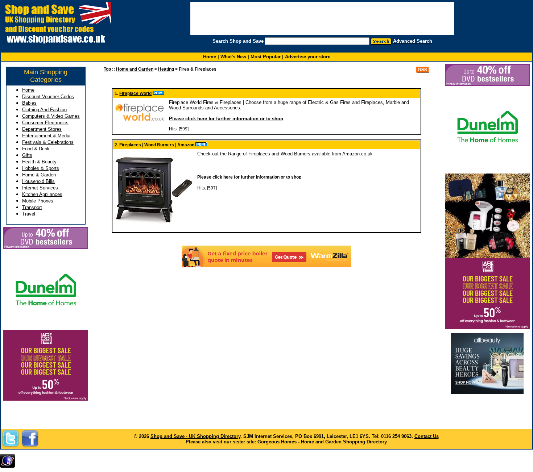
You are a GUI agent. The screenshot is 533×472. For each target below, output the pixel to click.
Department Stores (42, 129)
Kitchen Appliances (42, 194)
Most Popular (266, 56)
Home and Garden (134, 69)
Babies (29, 103)
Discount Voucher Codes (48, 96)
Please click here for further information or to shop (226, 118)
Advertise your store (307, 56)
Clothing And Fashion (44, 109)
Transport (32, 207)
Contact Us (426, 436)
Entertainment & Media (46, 135)
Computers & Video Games (51, 116)
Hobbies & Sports (40, 168)
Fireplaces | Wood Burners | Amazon (156, 144)
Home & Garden (39, 174)
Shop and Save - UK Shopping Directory (195, 436)
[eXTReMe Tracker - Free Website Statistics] (7, 466)
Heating (166, 69)
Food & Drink (36, 148)
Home (28, 90)
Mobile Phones (37, 201)
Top (107, 69)
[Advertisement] (487, 409)
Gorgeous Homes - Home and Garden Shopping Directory (322, 441)
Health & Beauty (39, 161)
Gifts (27, 155)
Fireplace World (135, 93)
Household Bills (38, 181)
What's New (233, 56)
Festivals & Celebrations (48, 142)
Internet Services (40, 188)
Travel (28, 214)
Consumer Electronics (45, 122)
